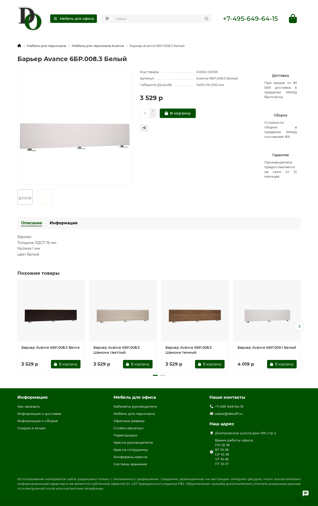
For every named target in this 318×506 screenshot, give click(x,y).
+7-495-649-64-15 (250, 18)
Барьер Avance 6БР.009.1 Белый (267, 347)
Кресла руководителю (133, 442)
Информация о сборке (37, 421)
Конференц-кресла (130, 457)
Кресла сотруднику (131, 450)
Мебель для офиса (135, 397)
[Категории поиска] (107, 18)
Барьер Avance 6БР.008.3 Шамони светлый (116, 350)
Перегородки (125, 435)
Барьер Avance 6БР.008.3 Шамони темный (188, 350)
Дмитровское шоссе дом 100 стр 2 (245, 433)
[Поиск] (206, 19)
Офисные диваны (129, 421)
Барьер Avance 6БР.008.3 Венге (50, 347)
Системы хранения (130, 464)
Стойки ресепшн (128, 428)
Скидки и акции (31, 428)
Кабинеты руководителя (135, 406)
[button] (19, 326)
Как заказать (28, 406)
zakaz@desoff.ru (228, 414)
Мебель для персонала (46, 46)
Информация (64, 223)
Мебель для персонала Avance (98, 46)
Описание (31, 223)
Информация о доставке (39, 414)
